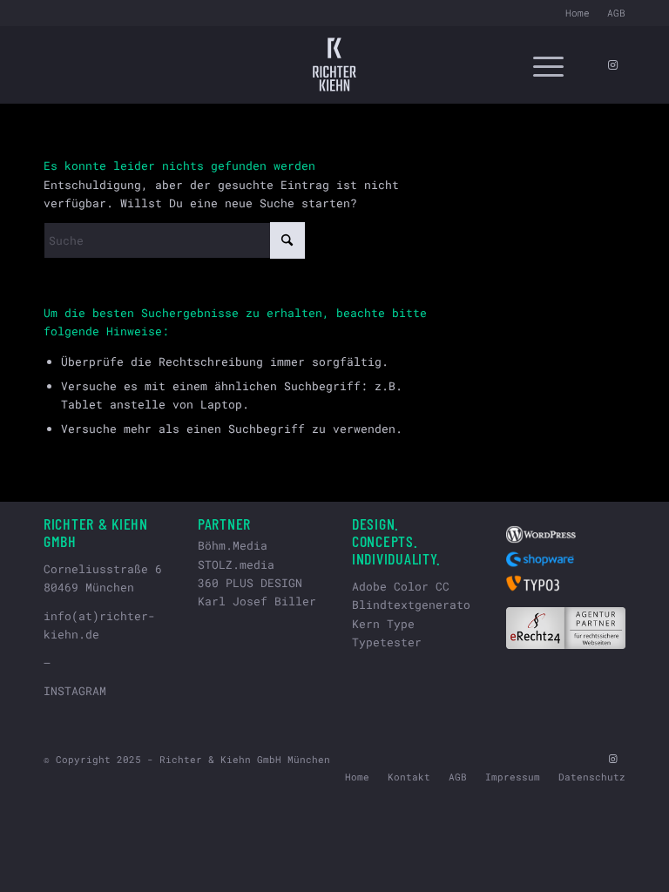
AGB (616, 12)
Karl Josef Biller (257, 601)
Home (577, 12)
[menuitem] (577, 13)
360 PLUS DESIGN (250, 583)
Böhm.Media (232, 545)
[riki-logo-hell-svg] (334, 64)
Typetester (387, 642)
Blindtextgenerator (414, 604)
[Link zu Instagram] (612, 64)
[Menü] (540, 64)
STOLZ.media (236, 564)
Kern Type (383, 624)
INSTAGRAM (75, 691)
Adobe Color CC (400, 586)
